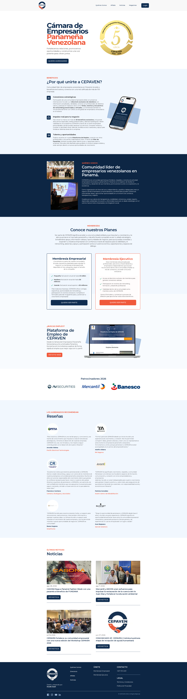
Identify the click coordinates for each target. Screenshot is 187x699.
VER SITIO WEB (54, 355)
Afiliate (113, 5)
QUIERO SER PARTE (69, 303)
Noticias (122, 5)
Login (145, 5)
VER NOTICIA (53, 597)
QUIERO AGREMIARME (57, 61)
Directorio (73, 671)
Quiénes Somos (101, 5)
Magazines (133, 5)
